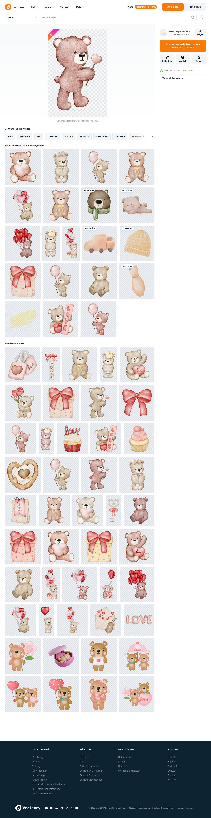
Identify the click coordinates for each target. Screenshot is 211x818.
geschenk (25, 136)
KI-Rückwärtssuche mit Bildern (48, 784)
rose (10, 136)
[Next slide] (150, 136)
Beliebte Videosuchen (91, 779)
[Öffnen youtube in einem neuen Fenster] (76, 808)
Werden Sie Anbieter (129, 770)
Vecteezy (37, 761)
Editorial (64, 6)
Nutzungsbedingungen (140, 807)
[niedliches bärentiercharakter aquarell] (136, 205)
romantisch (138, 136)
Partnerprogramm (89, 766)
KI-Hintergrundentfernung (46, 788)
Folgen (200, 34)
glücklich (120, 136)
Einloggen (195, 6)
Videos (48, 6)
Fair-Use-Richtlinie (185, 807)
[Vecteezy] (8, 7)
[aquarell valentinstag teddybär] (23, 167)
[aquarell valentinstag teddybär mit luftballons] (23, 205)
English (172, 757)
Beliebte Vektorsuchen (91, 770)
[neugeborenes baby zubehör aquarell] (99, 243)
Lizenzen (84, 757)
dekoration (102, 136)
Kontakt (122, 761)
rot (39, 136)
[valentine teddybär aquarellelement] (136, 167)
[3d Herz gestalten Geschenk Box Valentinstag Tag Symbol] (61, 656)
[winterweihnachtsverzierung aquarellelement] (99, 205)
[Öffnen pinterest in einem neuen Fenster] (61, 808)
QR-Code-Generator (42, 793)
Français (172, 775)
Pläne (130, 6)
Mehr (79, 6)
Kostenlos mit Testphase (183, 46)
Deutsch (172, 770)
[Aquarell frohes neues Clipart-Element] (22, 319)
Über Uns (123, 766)
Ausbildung (38, 775)
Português (173, 766)
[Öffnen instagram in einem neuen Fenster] (51, 808)
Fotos (34, 6)
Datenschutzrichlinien (164, 807)
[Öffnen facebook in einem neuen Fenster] (46, 808)
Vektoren (19, 6)
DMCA (83, 761)
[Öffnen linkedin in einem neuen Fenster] (56, 808)
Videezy (36, 766)
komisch (84, 136)
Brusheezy (37, 757)
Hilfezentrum (125, 757)
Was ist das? (187, 70)
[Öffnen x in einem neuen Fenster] (71, 808)
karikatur (52, 136)
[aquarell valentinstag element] (23, 281)
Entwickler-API (39, 779)
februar (69, 136)
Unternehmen (39, 770)
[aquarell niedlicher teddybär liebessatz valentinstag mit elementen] (23, 656)
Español (172, 761)
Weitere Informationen (173, 78)
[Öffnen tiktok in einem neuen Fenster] (66, 808)
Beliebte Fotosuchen (90, 775)
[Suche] (193, 17)
